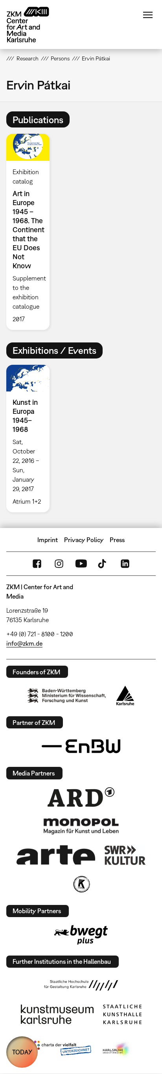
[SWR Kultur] (125, 855)
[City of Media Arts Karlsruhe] (117, 1049)
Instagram (59, 563)
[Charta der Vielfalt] (61, 1049)
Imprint (47, 539)
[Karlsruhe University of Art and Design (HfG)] (81, 985)
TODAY (22, 1052)
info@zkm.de (24, 643)
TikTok (103, 563)
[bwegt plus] (81, 935)
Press (117, 539)
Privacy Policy (84, 539)
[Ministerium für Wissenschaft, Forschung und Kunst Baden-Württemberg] (67, 695)
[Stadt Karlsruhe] (125, 695)
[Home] (33, 24)
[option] (30, 231)
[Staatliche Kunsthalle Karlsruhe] (122, 1014)
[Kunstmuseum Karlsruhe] (57, 1014)
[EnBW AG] (81, 746)
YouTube (81, 563)
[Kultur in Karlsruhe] (81, 884)
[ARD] (81, 797)
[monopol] (81, 826)
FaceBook (37, 563)
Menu (148, 15)
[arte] (56, 855)
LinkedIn (125, 563)
